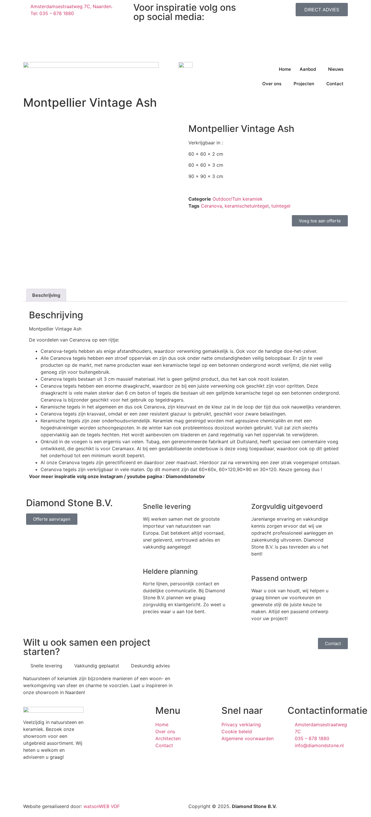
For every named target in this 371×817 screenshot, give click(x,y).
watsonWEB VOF (101, 806)
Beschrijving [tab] (46, 295)
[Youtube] (185, 52)
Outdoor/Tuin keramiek (237, 199)
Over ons (271, 83)
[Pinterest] (185, 45)
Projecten (304, 83)
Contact (334, 83)
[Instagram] (185, 24)
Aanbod (308, 69)
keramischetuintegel (247, 206)
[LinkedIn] (185, 38)
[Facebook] (185, 31)
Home (285, 69)
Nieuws (335, 69)
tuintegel (280, 206)
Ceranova (211, 206)
